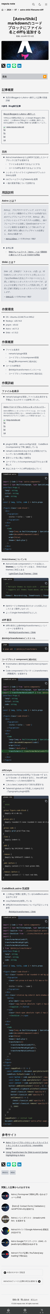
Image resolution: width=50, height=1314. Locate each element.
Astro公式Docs (11, 239)
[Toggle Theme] (39, 4)
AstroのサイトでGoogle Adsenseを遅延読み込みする (30, 1231)
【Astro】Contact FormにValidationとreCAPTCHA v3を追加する (28, 1207)
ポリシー (34, 1299)
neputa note (8, 3)
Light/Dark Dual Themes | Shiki (23, 573)
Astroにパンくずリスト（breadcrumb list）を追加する (28, 1219)
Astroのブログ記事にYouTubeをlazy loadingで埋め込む (27, 1254)
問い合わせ (25, 1299)
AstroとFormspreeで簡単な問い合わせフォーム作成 (29, 1196)
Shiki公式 (9, 296)
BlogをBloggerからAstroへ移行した (19, 114)
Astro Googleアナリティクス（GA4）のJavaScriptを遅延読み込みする (28, 1242)
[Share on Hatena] (9, 66)
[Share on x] (3, 66)
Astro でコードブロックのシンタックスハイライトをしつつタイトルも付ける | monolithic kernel (27, 1145)
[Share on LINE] (14, 66)
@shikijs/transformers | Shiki (22, 632)
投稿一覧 (15, 1299)
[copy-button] (46, 478)
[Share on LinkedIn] (19, 66)
